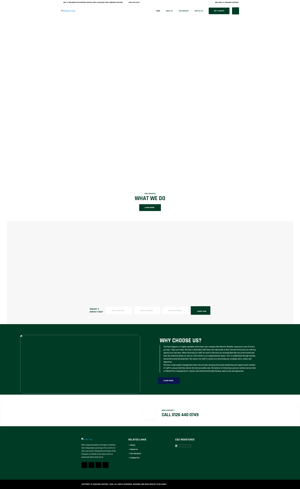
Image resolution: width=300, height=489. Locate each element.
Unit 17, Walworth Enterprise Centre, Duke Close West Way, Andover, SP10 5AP (93, 2)
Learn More (149, 207)
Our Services (184, 11)
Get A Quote (219, 11)
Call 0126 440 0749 (180, 415)
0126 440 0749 (133, 2)
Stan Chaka (161, 484)
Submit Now (201, 311)
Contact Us (198, 11)
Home (158, 11)
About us (169, 11)
